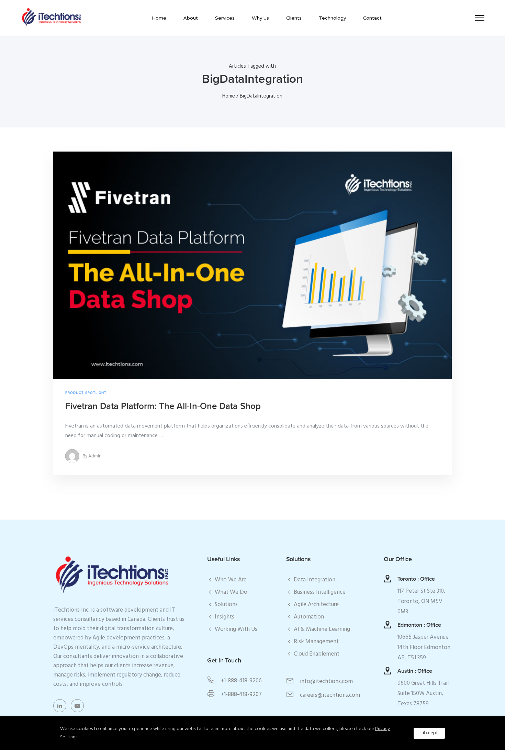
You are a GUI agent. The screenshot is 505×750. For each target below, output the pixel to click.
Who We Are (231, 579)
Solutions (226, 604)
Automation (309, 617)
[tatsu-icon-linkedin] (61, 705)
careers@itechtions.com (330, 695)
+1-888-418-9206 (241, 680)
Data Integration (314, 579)
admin (94, 456)
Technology (332, 18)
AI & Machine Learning (322, 629)
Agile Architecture (316, 604)
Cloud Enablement (316, 654)
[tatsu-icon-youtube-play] (77, 705)
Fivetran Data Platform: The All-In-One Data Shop (163, 406)
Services (225, 18)
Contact (372, 18)
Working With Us (236, 629)
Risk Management (316, 641)
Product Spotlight (85, 393)
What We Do (231, 592)
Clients (294, 18)
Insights (224, 617)
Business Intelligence (320, 592)
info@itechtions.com (326, 681)
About (190, 18)
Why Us (260, 18)
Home (159, 18)
